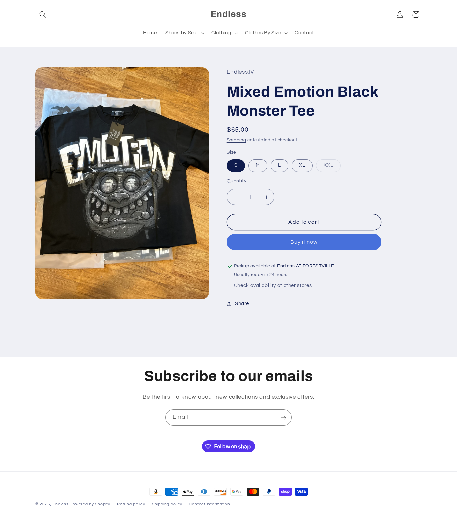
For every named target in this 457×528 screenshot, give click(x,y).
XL (302, 165)
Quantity (236, 181)
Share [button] (242, 303)
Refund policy (131, 504)
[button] (43, 14)
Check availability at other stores (273, 285)
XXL (332, 167)
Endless (60, 504)
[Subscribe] (283, 417)
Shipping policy (167, 504)
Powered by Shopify (90, 504)
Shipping (236, 140)
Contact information (209, 504)
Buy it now (304, 242)
